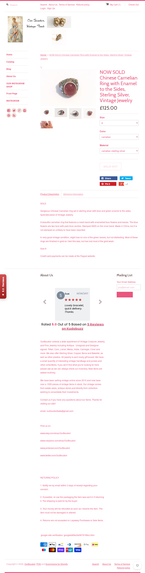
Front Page (11, 93)
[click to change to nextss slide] (100, 302)
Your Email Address (126, 281)
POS (38, 563)
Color (103, 131)
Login (43, 8)
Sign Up (51, 8)
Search (43, 4)
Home (9, 54)
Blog (8, 69)
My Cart (115, 4)
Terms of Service (67, 4)
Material (104, 145)
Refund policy (82, 4)
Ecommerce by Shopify (57, 563)
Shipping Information (73, 194)
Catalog (10, 61)
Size (102, 117)
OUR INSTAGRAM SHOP (15, 85)
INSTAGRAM (12, 100)
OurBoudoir (29, 563)
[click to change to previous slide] (44, 302)
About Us (53, 4)
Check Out (134, 4)
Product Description (49, 194)
